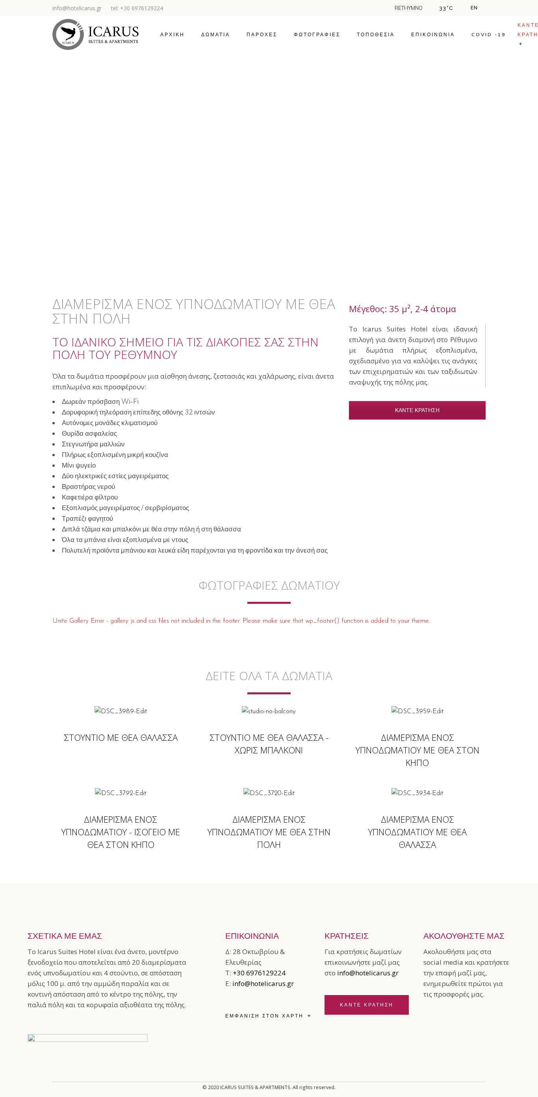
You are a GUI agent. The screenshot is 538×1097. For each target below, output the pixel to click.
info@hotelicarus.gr (77, 8)
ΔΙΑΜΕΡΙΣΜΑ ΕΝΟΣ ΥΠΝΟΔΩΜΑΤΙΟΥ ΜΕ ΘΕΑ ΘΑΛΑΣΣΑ (417, 831)
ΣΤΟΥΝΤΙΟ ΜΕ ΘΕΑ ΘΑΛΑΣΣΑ (121, 737)
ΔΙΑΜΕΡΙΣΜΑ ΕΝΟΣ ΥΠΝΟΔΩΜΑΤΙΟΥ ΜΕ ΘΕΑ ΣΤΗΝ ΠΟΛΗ (269, 831)
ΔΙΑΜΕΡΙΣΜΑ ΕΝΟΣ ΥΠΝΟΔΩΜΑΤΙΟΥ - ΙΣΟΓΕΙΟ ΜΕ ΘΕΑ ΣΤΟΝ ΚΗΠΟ (120, 831)
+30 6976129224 (259, 972)
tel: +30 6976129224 (137, 8)
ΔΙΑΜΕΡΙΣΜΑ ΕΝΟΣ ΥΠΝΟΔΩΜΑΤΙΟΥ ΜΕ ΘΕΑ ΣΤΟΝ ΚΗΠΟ (417, 749)
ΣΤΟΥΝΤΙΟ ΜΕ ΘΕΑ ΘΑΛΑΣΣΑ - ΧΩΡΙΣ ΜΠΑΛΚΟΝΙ (269, 743)
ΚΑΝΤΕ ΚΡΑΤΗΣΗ (417, 411)
